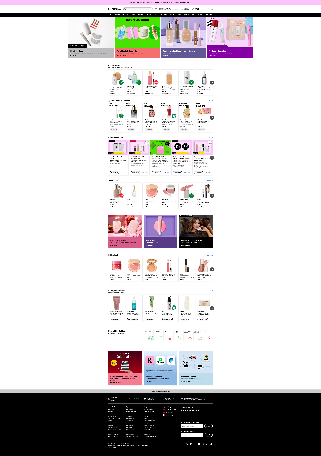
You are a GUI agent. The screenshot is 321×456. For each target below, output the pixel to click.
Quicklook (116, 83)
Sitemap (132, 445)
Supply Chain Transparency (114, 418)
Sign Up (208, 435)
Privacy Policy (111, 445)
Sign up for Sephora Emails (188, 431)
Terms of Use (119, 445)
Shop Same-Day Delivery (132, 436)
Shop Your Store (130, 434)
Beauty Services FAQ (149, 425)
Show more (210, 180)
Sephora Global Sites (113, 427)
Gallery (128, 414)
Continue (208, 426)
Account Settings (130, 420)
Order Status (129, 416)
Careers (110, 414)
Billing (145, 418)
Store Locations (148, 429)
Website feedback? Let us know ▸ (160, 391)
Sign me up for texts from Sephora (190, 422)
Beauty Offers (129, 427)
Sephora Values (112, 416)
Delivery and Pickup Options (150, 414)
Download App (114, 172)
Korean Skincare (177, 332)
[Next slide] (212, 83)
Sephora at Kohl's (148, 427)
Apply (156, 172)
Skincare (140, 14)
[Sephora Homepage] (114, 9)
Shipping (146, 416)
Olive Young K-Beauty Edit (121, 14)
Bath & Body (163, 14)
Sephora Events (112, 423)
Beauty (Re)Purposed (113, 434)
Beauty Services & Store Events (133, 423)
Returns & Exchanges (149, 411)
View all (211, 101)
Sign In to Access (115, 319)
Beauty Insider (129, 409)
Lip (165, 331)
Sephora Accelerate (112, 432)
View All (211, 291)
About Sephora (111, 409)
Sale (205, 331)
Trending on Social (187, 332)
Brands (179, 14)
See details (145, 172)
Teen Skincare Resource (198, 332)
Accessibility (147, 434)
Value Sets (148, 331)
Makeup (133, 14)
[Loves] (208, 9)
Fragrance (149, 14)
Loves (127, 432)
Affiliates (110, 420)
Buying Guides (147, 423)
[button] (160, 157)
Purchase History (130, 418)
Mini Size (172, 14)
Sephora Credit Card (131, 411)
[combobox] (138, 9)
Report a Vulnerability (113, 436)
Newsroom (110, 411)
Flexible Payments (148, 432)
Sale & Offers (208, 14)
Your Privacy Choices (140, 445)
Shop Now (166, 172)
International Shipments (149, 420)
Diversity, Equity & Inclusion (114, 429)
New (110, 14)
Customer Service (148, 409)
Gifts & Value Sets (189, 14)
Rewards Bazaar (130, 429)
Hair (156, 14)
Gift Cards (199, 14)
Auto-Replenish (129, 425)
